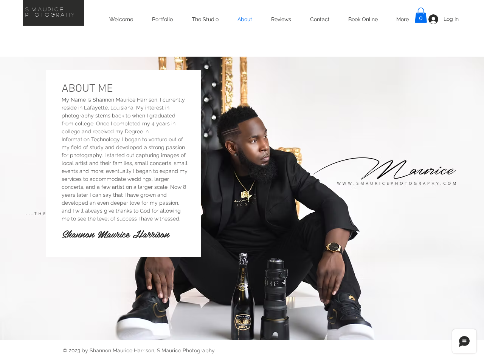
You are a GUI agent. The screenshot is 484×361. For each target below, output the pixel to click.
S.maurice (45, 9)
